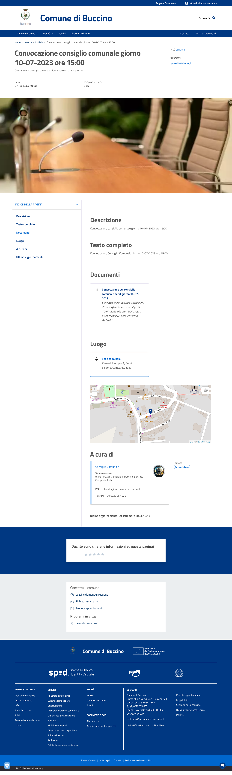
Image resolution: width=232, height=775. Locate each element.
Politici (18, 715)
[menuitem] (184, 33)
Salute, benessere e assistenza (63, 745)
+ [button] (94, 389)
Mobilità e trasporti (57, 725)
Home (18, 42)
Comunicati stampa (96, 700)
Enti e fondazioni (23, 710)
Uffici (17, 705)
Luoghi (18, 725)
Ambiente (53, 740)
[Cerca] (213, 18)
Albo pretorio (93, 721)
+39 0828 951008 (135, 714)
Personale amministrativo (27, 720)
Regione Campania (166, 3)
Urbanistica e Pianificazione (61, 715)
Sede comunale (111, 359)
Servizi (52, 690)
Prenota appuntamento (188, 695)
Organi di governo (23, 700)
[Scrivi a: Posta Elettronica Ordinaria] (150, 722)
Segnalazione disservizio (188, 705)
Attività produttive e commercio (63, 710)
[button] (201, 3)
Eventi (90, 705)
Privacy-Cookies (88, 760)
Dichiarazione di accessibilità (190, 710)
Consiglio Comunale (107, 467)
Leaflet (192, 441)
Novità (28, 42)
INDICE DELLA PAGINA (28, 204)
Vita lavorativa (55, 705)
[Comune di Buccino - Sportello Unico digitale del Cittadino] (26, 18)
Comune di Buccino (76, 18)
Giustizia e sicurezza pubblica (62, 730)
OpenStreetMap (204, 441)
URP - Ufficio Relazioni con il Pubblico (145, 725)
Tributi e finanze (56, 735)
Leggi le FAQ (182, 700)
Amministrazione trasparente (101, 726)
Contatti (132, 690)
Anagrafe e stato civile (59, 696)
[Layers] (205, 390)
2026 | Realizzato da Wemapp (29, 768)
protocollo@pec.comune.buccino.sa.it (145, 719)
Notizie (39, 42)
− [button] (94, 394)
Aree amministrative (25, 695)
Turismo (52, 720)
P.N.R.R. (180, 715)
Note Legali (105, 760)
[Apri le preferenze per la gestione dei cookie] (8, 766)
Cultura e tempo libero (59, 701)
